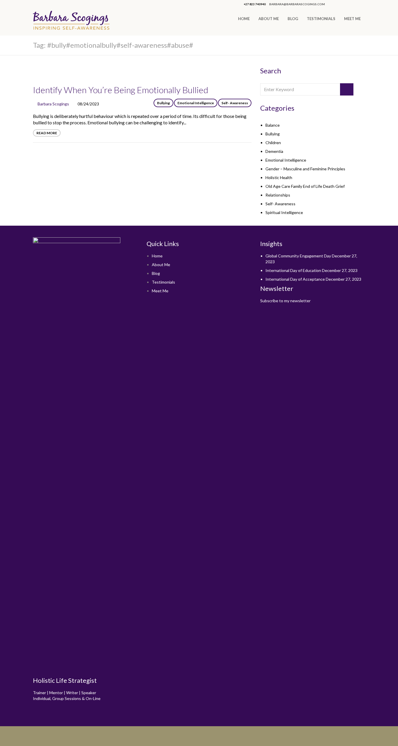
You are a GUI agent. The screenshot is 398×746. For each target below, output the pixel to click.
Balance (272, 125)
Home (244, 18)
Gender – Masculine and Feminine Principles (305, 168)
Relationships (277, 194)
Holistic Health (278, 177)
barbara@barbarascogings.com (297, 4)
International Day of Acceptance (295, 279)
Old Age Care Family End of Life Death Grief (305, 186)
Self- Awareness (234, 103)
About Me (268, 18)
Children (273, 142)
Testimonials (321, 18)
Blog (293, 18)
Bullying (163, 103)
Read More (46, 133)
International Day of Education (293, 270)
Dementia (274, 151)
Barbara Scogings (53, 103)
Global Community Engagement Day (298, 255)
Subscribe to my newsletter (285, 300)
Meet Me (352, 18)
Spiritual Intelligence (284, 212)
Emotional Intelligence (195, 103)
